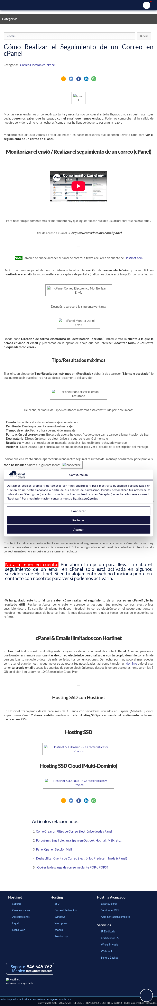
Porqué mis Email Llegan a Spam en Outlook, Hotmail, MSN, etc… (79, 840)
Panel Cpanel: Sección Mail (54, 849)
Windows (60, 916)
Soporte (16, 903)
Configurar (78, 510)
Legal (15, 923)
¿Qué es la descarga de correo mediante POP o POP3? (72, 867)
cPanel (51, 65)
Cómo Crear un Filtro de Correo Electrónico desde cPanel (74, 831)
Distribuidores (109, 903)
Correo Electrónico (32, 65)
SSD (57, 903)
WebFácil (106, 951)
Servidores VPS (110, 910)
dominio (131, 663)
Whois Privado (109, 944)
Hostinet (78, 5)
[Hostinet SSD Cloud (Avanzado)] (78, 785)
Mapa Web (18, 929)
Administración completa (115, 916)
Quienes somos (21, 910)
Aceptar (78, 529)
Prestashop (61, 936)
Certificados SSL (110, 938)
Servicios (104, 925)
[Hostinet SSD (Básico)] (78, 751)
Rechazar (78, 520)
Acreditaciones (21, 916)
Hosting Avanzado (111, 897)
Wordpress (61, 923)
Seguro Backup (109, 957)
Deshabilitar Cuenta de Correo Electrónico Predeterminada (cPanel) (81, 858)
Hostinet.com (133, 258)
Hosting (56, 897)
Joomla (59, 929)
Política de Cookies (85, 498)
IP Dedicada (108, 931)
